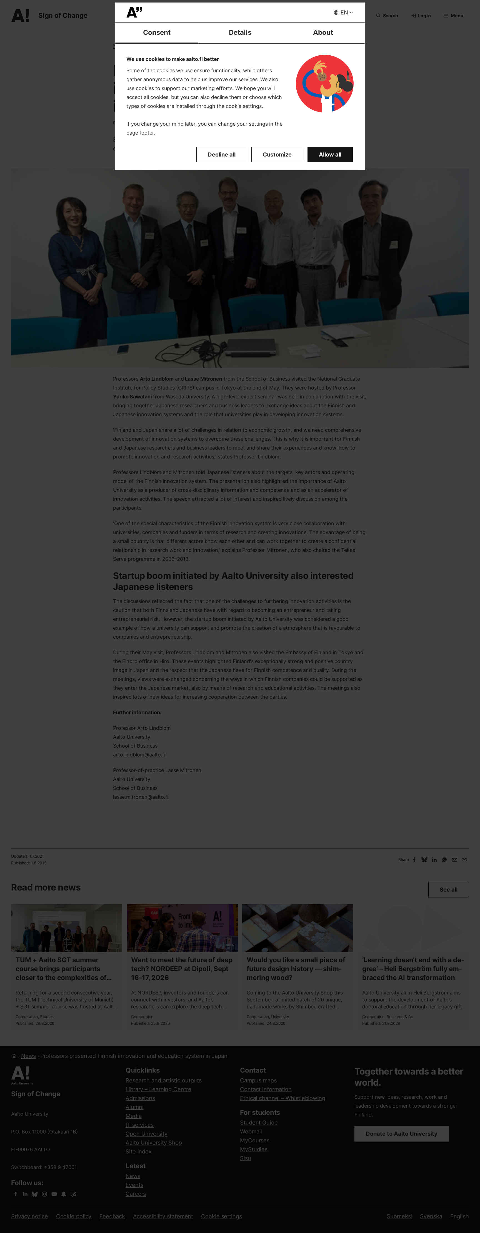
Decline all (222, 154)
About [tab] (323, 32)
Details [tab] (240, 32)
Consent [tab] (157, 32)
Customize (277, 154)
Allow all (330, 154)
